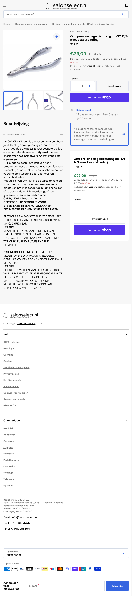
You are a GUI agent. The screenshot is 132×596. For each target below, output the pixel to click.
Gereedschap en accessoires (31, 24)
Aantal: (72, 78)
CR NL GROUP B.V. (26, 327)
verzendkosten (92, 66)
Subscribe (114, 589)
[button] (5, 6)
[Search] (121, 14)
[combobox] (64, 14)
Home (6, 24)
